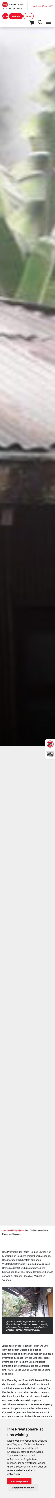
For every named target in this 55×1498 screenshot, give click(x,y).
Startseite (6, 1230)
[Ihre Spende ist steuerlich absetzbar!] (50, 754)
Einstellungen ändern (23, 1487)
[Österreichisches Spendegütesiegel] (50, 744)
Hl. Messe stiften (5, 16)
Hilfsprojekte (18, 1230)
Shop (28, 16)
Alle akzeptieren (19, 1481)
